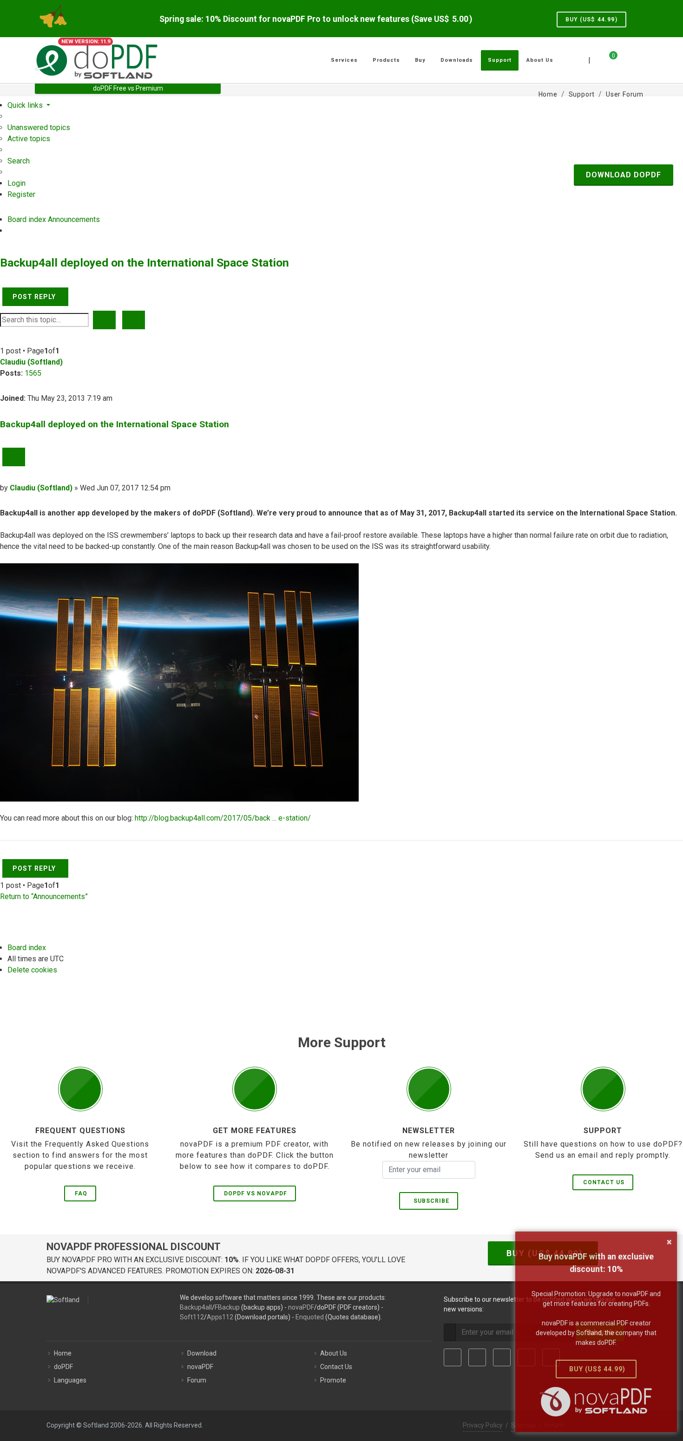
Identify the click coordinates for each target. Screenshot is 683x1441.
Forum (196, 1380)
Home (63, 1353)
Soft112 (192, 1317)
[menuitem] (38, 127)
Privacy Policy (483, 1425)
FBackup (227, 1307)
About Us (333, 1353)
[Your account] (623, 56)
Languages (70, 1380)
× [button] (669, 1241)
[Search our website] (638, 59)
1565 (33, 373)
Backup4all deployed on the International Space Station (144, 262)
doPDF (63, 1366)
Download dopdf (623, 174)
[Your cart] (607, 59)
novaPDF (301, 1307)
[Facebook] (452, 1357)
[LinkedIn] (502, 1357)
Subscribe (429, 1201)
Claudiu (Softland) (31, 362)
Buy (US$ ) (591, 19)
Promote (333, 1380)
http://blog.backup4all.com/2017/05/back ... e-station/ (223, 818)
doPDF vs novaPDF (255, 1193)
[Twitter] (477, 1357)
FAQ (81, 1193)
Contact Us (603, 1182)
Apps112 (220, 1317)
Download (202, 1353)
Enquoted (310, 1317)
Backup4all (196, 1307)
